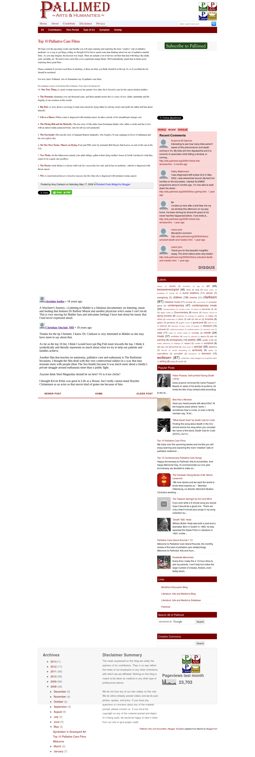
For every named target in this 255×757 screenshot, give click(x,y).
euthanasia (170, 319)
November (60, 696)
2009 (54, 681)
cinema (193, 297)
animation (186, 286)
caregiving (162, 297)
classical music (172, 301)
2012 (54, 666)
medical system (193, 329)
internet (163, 325)
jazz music (186, 326)
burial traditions (191, 292)
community (201, 302)
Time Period (72, 30)
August (58, 712)
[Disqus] (93, 245)
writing (163, 361)
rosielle (197, 343)
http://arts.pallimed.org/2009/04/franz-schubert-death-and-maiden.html (184, 238)
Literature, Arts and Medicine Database (181, 600)
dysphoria (180, 316)
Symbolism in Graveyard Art (69, 731)
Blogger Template (176, 728)
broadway (161, 293)
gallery (160, 322)
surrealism (178, 353)
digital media (165, 312)
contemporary (176, 305)
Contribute (69, 23)
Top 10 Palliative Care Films (59, 41)
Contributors (55, 30)
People (162, 129)
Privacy (100, 23)
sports (210, 350)
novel (185, 336)
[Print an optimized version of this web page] (61, 193)
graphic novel (184, 322)
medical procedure (177, 329)
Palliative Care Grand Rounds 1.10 (175, 540)
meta (159, 332)
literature (207, 325)
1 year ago (179, 222)
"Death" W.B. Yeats (181, 519)
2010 (54, 676)
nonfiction (175, 336)
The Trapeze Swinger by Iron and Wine (192, 498)
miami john (176, 229)
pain (212, 336)
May (56, 726)
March (57, 746)
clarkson (210, 296)
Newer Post (52, 393)
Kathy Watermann (180, 171)
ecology (191, 316)
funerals (209, 319)
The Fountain (46, 96)
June (57, 722)
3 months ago (180, 164)
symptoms (192, 353)
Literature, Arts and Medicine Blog (178, 593)
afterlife (172, 286)
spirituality (197, 350)
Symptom (104, 30)
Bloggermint (211, 728)
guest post (198, 322)
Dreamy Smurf (208, 312)
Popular (182, 129)
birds (188, 289)
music (160, 336)
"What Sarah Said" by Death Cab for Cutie (193, 420)
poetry (192, 339)
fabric (180, 319)
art (208, 286)
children (177, 297)
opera (203, 336)
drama (195, 312)
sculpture (208, 343)
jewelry (196, 326)
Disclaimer (86, 23)
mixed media (182, 333)
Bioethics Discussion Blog (174, 587)
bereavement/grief (168, 289)
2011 (54, 671)
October (58, 701)
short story (186, 347)
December (60, 691)
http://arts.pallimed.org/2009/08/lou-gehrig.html (183, 191)
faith (189, 319)
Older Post (144, 393)
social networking (179, 350)
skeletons (213, 346)
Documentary (181, 312)
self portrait (173, 346)
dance (196, 309)
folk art (198, 319)
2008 (54, 686)
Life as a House (47, 117)
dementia (206, 309)
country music (184, 309)
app (198, 286)
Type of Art (89, 30)
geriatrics (171, 322)
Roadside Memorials (183, 557)
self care (161, 346)
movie (207, 332)
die (215, 309)
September (60, 706)
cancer (209, 292)
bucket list (173, 293)
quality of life (208, 339)
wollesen (164, 357)
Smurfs (164, 350)
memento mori (208, 329)
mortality (195, 332)
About (55, 23)
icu (216, 322)
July (56, 717)
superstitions (162, 353)
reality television (163, 343)
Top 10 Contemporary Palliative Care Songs (179, 457)
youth (180, 361)
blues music (209, 289)
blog (197, 289)
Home (43, 23)
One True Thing (49, 89)
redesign (177, 343)
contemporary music (204, 305)
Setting (118, 30)
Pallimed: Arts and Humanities (153, 728)
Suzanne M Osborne (181, 140)
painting (161, 339)
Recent (172, 129)
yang (172, 361)
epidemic (201, 316)
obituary (194, 336)
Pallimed (165, 606)
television (206, 353)
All (42, 30)
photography (176, 339)
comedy (189, 302)
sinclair (198, 346)
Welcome (58, 741)
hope (209, 322)
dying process (164, 315)
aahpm (159, 286)
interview (174, 326)
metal (170, 333)
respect (187, 343)
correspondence (169, 309)
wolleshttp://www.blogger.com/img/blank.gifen (199, 358)
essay (210, 315)
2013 (54, 661)
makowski (161, 329)
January (58, 751)
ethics (159, 319)
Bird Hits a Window (182, 399)
